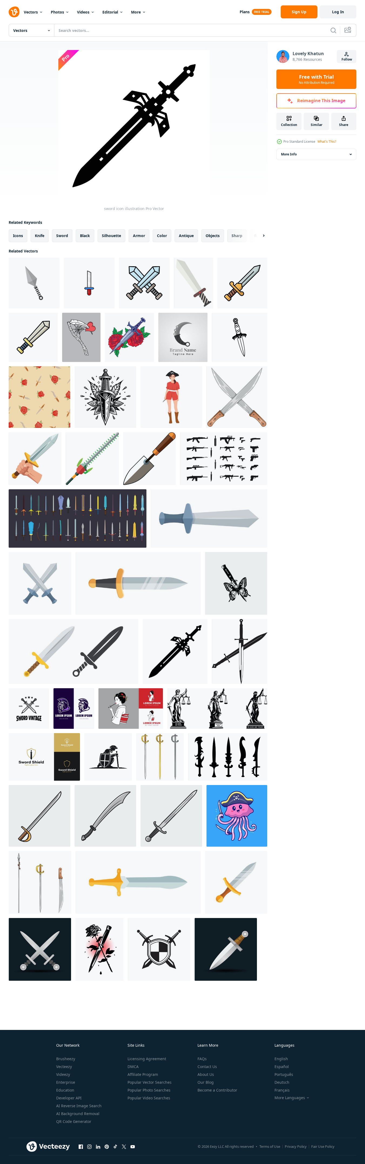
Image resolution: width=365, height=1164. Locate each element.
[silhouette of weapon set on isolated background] (223, 458)
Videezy (63, 1074)
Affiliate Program (143, 1074)
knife (39, 235)
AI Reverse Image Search (79, 1105)
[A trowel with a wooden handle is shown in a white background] (149, 458)
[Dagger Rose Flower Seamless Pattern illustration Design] (39, 397)
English (281, 1058)
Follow (346, 59)
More (136, 12)
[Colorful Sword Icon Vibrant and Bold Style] (242, 283)
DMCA (133, 1066)
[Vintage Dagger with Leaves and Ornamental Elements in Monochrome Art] (105, 397)
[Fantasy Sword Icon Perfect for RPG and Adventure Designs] (144, 283)
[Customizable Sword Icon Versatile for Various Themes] (33, 337)
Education (65, 1090)
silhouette (111, 235)
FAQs (202, 1058)
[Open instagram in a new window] (89, 1146)
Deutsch (281, 1082)
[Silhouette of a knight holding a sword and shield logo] (108, 757)
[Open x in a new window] (124, 1146)
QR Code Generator (73, 1121)
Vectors (31, 12)
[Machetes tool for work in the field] (236, 397)
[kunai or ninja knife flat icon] (34, 283)
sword (62, 235)
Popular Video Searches (149, 1097)
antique (186, 235)
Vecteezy (64, 1066)
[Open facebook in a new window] (81, 1146)
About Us (205, 1074)
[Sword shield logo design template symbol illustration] (44, 757)
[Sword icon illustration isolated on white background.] (193, 283)
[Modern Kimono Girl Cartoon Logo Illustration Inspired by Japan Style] (130, 708)
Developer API (69, 1097)
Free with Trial (316, 79)
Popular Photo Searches (149, 1090)
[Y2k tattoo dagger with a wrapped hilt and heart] (239, 337)
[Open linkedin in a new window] (98, 1146)
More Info (289, 154)
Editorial (110, 12)
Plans (245, 11)
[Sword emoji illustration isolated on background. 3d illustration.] (226, 949)
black (85, 235)
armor (139, 235)
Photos (57, 12)
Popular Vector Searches (150, 1082)
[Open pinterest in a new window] (107, 1146)
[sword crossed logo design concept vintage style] (29, 708)
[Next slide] (259, 235)
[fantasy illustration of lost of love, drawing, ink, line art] (81, 337)
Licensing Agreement (147, 1058)
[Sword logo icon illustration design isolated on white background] (159, 949)
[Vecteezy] (14, 11)
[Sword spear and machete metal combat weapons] (40, 882)
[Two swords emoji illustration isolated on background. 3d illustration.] (40, 949)
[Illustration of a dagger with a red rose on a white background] (129, 337)
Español (281, 1066)
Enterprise (65, 1082)
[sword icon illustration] (175, 651)
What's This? (326, 141)
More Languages (289, 1098)
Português (283, 1074)
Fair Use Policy (322, 1146)
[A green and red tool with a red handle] (92, 458)
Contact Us (207, 1066)
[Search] (333, 30)
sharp (237, 235)
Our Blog (205, 1082)
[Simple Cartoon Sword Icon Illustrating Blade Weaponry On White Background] (89, 283)
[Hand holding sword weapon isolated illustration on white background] (35, 458)
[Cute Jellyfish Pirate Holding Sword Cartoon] (236, 816)
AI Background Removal (77, 1113)
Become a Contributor (217, 1090)
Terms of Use (269, 1146)
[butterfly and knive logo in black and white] (236, 583)
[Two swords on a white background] (239, 651)
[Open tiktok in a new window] (115, 1146)
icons (18, 235)
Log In (338, 11)
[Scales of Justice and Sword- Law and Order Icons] (217, 708)
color (162, 235)
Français (282, 1090)
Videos (83, 12)
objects (213, 235)
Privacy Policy (296, 1146)
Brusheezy (65, 1058)
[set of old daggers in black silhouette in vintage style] (227, 757)
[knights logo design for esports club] (73, 708)
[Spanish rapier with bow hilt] (160, 757)
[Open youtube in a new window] (132, 1146)
